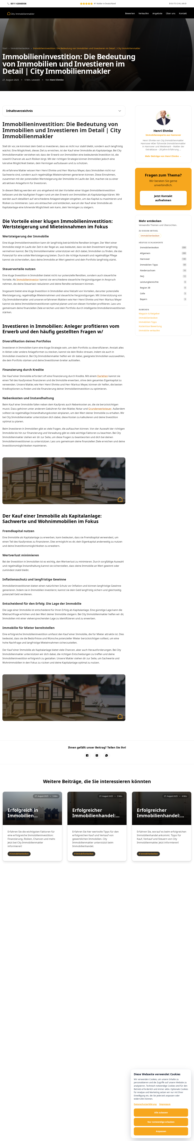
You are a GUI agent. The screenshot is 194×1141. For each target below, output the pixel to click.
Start (4, 48)
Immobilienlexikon (20, 48)
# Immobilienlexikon (19, 853)
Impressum (165, 1104)
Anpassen (161, 1131)
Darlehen (102, 376)
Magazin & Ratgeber (149, 313)
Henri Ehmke (57, 79)
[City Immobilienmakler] (20, 13)
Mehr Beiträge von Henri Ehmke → (163, 156)
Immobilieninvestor (28, 279)
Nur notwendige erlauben (160, 1121)
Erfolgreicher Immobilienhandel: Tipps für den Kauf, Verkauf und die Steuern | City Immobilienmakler (158, 812)
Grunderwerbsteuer (100, 408)
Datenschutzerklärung (145, 1104)
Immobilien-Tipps (148, 322)
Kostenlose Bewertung (150, 326)
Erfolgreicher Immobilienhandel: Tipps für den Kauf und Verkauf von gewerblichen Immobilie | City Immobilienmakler (94, 812)
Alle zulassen (161, 1112)
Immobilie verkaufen (149, 330)
